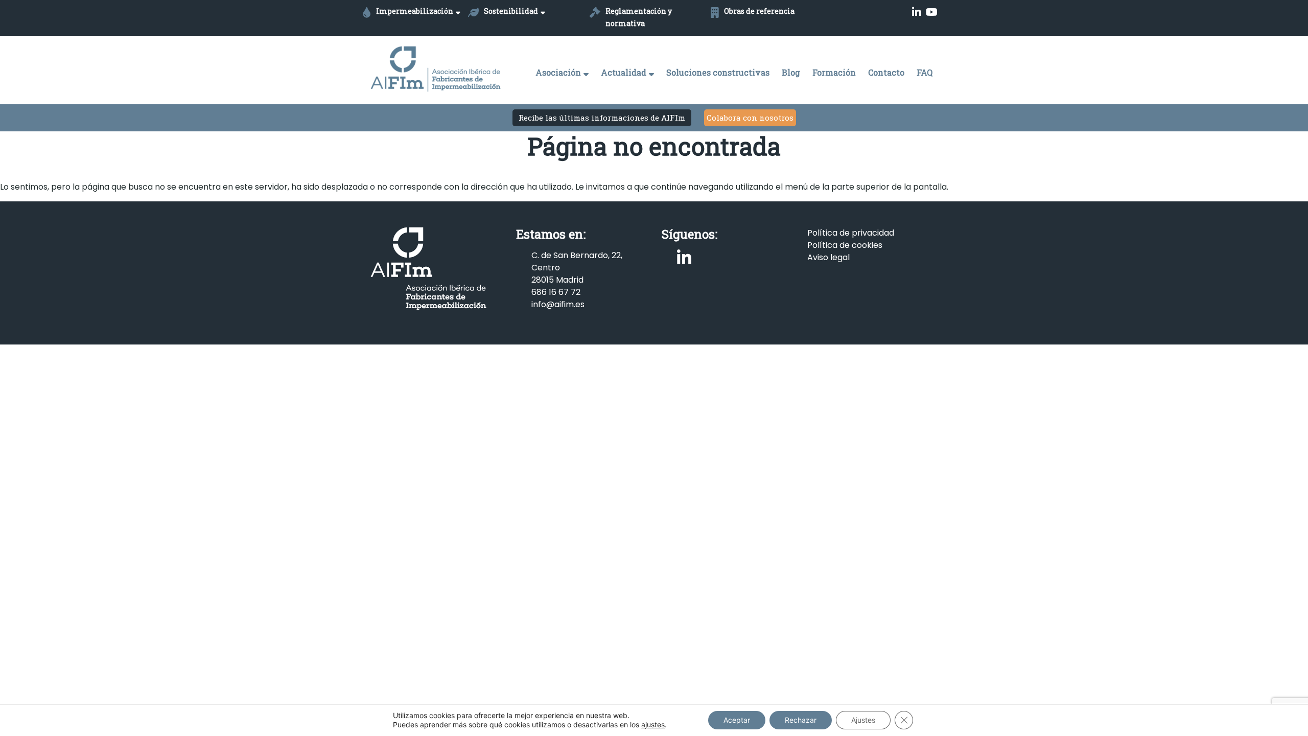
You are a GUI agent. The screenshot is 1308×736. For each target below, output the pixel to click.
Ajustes (863, 720)
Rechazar (800, 720)
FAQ (924, 72)
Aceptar (736, 720)
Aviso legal (828, 257)
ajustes (653, 724)
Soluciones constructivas (717, 72)
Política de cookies (844, 245)
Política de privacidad (850, 233)
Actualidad (623, 72)
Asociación (558, 72)
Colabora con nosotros (750, 117)
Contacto (886, 72)
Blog (791, 72)
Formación (834, 72)
